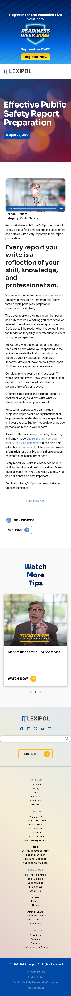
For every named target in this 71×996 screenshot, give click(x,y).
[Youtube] (42, 728)
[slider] (35, 208)
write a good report (51, 295)
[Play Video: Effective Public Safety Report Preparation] (35, 191)
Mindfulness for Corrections (34, 652)
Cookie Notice (36, 977)
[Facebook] (21, 728)
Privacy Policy (36, 971)
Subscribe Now (35, 501)
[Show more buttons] (61, 208)
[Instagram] (49, 728)
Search (67, 739)
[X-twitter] (35, 728)
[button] (31, 692)
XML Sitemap (36, 988)
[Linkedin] (28, 728)
